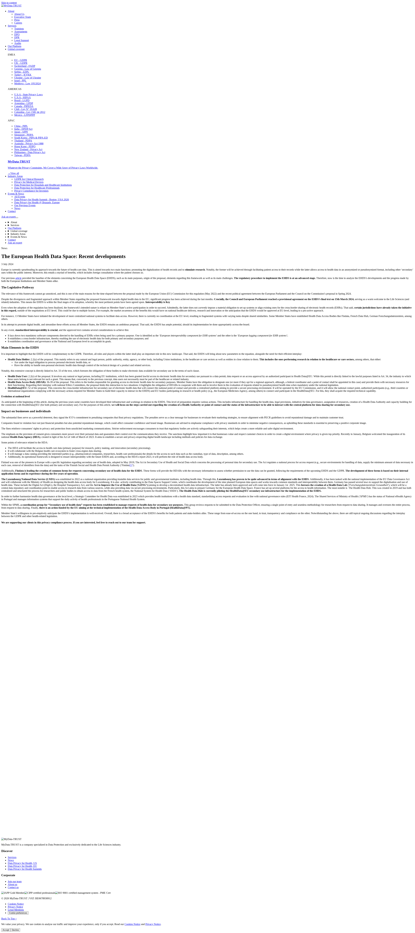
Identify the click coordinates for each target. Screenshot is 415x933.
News (17, 208)
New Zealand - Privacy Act (28, 149)
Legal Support (21, 40)
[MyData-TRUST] (11, 5)
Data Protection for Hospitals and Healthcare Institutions (43, 185)
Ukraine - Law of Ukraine (27, 77)
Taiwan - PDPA (22, 155)
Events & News (16, 193)
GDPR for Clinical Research (29, 179)
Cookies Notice (16, 903)
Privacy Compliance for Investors (31, 190)
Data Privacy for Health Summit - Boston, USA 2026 (41, 199)
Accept (6, 930)
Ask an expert (8, 216)
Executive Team (22, 17)
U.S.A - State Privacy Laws (28, 94)
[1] (130, 465)
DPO (17, 34)
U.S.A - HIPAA (22, 97)
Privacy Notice (15, 906)
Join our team (15, 881)
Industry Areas (15, 176)
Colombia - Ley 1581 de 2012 (29, 112)
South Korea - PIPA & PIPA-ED (31, 137)
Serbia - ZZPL (21, 71)
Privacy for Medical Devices (28, 182)
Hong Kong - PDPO (25, 146)
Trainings (19, 28)
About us (12, 884)
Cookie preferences (18, 913)
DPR (16, 37)
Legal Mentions (16, 909)
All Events (19, 196)
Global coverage (16, 49)
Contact (12, 211)
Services (12, 25)
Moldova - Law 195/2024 (27, 83)
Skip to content (9, 2)
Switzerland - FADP (24, 66)
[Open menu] (17, 217)
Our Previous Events (25, 205)
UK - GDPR (20, 63)
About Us (19, 14)
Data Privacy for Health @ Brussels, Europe (37, 202)
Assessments (20, 31)
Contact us (13, 887)
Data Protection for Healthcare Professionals (36, 187)
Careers (18, 22)
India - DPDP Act (23, 129)
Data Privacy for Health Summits (25, 869)
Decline (15, 930)
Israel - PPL (20, 80)
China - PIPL (21, 126)
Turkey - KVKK (22, 74)
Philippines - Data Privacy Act (29, 152)
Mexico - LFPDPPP (24, 115)
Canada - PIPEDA (23, 106)
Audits (17, 43)
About (11, 11)
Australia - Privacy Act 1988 (28, 143)
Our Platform (14, 46)
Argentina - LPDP (23, 103)
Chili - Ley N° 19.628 (25, 109)
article (18, 278)
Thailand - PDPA (23, 140)
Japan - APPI (21, 131)
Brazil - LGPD (22, 100)
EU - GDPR (20, 60)
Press (17, 20)
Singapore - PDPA (23, 134)
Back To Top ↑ (9, 918)
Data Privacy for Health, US (22, 863)
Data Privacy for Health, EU (22, 866)
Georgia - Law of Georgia (27, 69)
